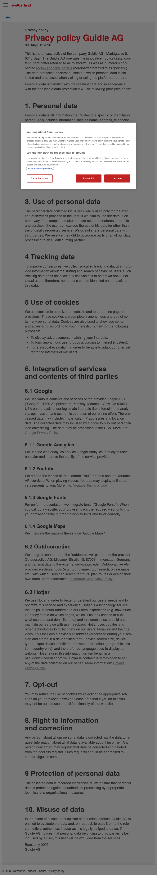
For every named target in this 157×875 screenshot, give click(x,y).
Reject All (88, 178)
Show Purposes (39, 178)
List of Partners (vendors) (40, 168)
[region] (78, 156)
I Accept (117, 178)
